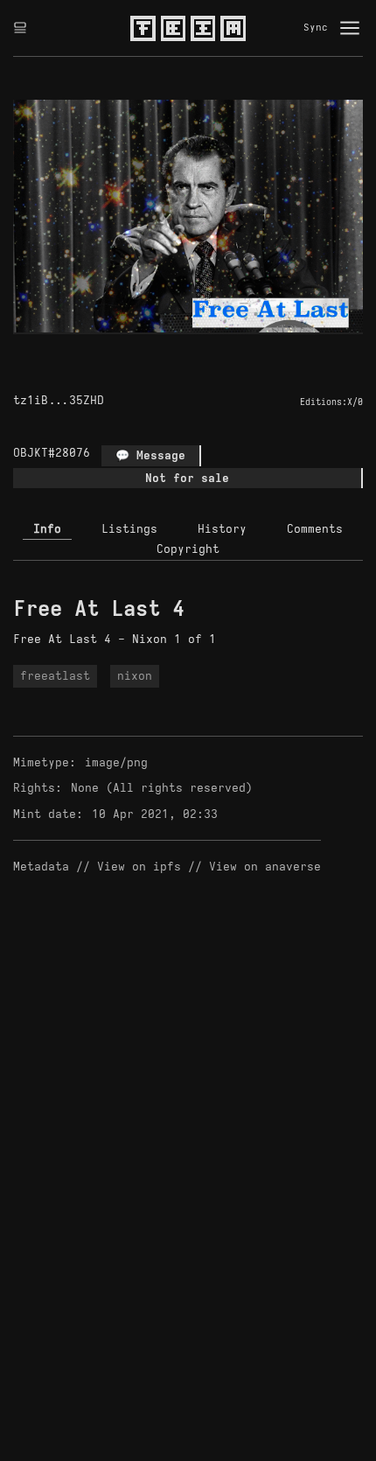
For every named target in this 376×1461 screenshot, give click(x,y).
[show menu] (350, 28)
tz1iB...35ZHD (58, 400)
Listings (129, 528)
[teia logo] (188, 28)
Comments (315, 528)
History (222, 528)
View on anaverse (265, 866)
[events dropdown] (20, 28)
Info (47, 528)
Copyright (188, 549)
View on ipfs (139, 866)
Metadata (41, 866)
